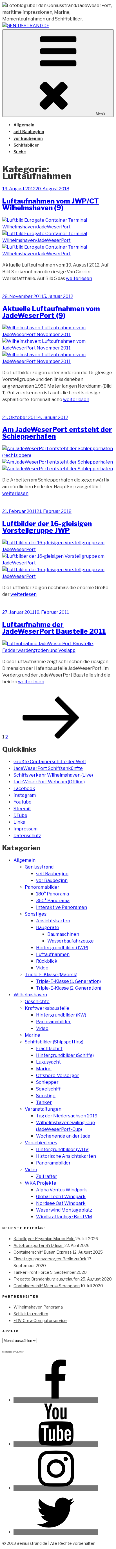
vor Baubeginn (28, 138)
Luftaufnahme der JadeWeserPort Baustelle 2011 (54, 627)
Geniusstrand (39, 867)
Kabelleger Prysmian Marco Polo (44, 1238)
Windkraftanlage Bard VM (64, 1216)
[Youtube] (56, 1444)
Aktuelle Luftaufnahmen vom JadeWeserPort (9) (51, 312)
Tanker (44, 1102)
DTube (20, 815)
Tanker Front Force (31, 1272)
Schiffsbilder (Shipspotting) (54, 1042)
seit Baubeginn (29, 131)
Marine (32, 1035)
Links (19, 822)
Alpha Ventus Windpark (61, 1190)
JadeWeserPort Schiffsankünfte (48, 768)
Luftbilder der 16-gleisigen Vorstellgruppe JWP (47, 527)
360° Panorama (53, 900)
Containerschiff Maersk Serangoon (47, 1285)
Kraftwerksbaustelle (47, 1008)
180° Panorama (52, 894)
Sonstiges (35, 914)
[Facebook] (56, 1400)
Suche (20, 151)
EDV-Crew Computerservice (40, 1320)
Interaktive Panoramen (61, 907)
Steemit (22, 808)
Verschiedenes (41, 1142)
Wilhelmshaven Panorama (38, 1307)
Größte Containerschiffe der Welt (50, 761)
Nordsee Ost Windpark (61, 1203)
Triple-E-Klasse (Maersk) (51, 974)
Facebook (24, 788)
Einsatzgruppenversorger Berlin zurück (50, 1258)
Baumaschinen (63, 934)
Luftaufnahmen (53, 954)
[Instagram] (56, 1488)
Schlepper (47, 1082)
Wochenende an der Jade (63, 1136)
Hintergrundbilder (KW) (61, 1015)
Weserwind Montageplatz (64, 1210)
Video (42, 968)
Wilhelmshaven (30, 994)
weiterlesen (79, 278)
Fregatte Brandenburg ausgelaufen (47, 1279)
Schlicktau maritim (31, 1313)
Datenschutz (27, 835)
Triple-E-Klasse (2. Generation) (68, 988)
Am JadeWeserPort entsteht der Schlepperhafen (57, 432)
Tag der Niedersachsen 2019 (66, 1116)
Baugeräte (47, 927)
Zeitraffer (46, 1176)
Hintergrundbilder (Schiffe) (65, 1055)
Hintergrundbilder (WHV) (63, 1149)
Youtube (23, 802)
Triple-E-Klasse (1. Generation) (68, 981)
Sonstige (45, 1095)
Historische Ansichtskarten (66, 1156)
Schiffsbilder (26, 145)
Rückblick (46, 961)
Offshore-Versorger (57, 1075)
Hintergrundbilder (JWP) (62, 947)
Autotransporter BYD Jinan (39, 1245)
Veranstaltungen (43, 1109)
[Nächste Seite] (51, 737)
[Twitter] (56, 1532)
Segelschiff (48, 1089)
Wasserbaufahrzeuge (70, 941)
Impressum (25, 829)
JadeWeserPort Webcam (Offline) (49, 781)
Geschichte (37, 1001)
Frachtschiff (49, 1048)
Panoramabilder (42, 887)
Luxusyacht (48, 1062)
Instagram (25, 795)
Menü (100, 114)
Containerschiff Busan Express (43, 1252)
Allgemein (24, 124)
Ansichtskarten (53, 920)
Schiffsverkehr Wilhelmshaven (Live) (53, 775)
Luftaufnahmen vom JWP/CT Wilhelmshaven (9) (50, 204)
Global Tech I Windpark (61, 1196)
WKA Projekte (40, 1183)
